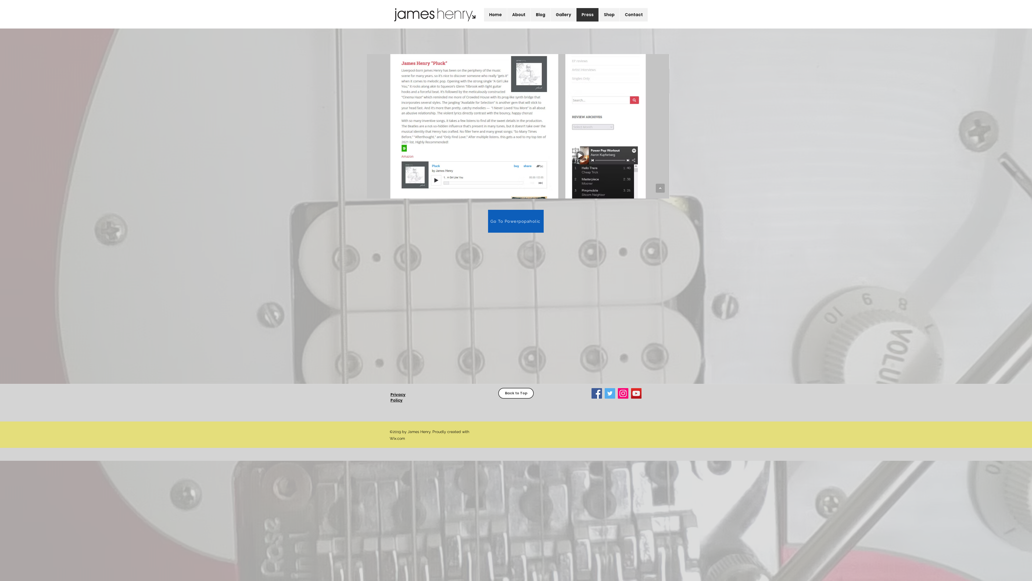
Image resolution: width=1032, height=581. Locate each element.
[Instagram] (623, 393)
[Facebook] (597, 393)
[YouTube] (636, 393)
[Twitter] (610, 393)
